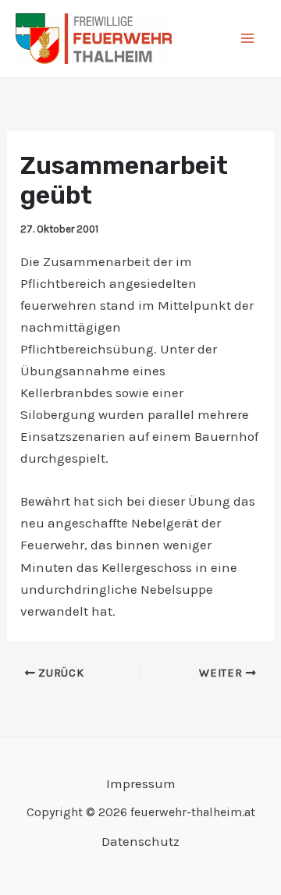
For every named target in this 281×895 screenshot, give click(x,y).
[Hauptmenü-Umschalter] (248, 39)
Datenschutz (140, 841)
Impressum (141, 783)
